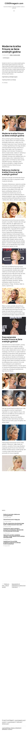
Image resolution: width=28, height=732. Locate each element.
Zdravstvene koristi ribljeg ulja (11, 519)
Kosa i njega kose (15, 55)
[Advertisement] (14, 30)
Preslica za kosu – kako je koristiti (5, 585)
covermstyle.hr (11, 722)
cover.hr (4, 722)
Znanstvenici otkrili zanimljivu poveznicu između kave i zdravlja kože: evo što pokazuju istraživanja (13, 530)
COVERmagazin (6, 57)
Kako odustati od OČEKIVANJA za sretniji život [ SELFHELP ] (18, 585)
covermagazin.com (20, 720)
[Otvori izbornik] (14, 11)
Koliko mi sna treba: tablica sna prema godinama (11, 515)
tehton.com (5, 724)
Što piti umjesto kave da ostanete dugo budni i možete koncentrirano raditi (13, 524)
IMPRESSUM (4, 729)
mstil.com (19, 722)
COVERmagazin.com (14, 3)
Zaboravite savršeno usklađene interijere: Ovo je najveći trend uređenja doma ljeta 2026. (14, 536)
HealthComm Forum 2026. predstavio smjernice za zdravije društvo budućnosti (12, 542)
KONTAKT (10, 729)
